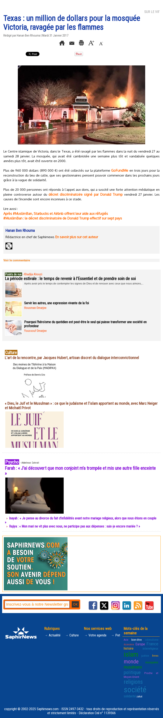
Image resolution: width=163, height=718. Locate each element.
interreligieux (150, 648)
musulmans (133, 667)
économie (129, 644)
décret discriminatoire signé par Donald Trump (85, 194)
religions (133, 681)
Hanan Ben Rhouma (28, 35)
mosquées (151, 662)
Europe (140, 644)
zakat (139, 696)
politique (132, 672)
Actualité (54, 635)
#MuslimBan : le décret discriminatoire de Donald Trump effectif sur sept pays (62, 218)
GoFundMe (119, 170)
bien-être (136, 639)
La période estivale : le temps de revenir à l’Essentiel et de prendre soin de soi (70, 278)
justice (145, 655)
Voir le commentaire (16, 260)
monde (131, 661)
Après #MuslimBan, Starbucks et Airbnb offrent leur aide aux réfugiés (55, 213)
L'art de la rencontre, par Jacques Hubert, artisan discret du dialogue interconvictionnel (72, 357)
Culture (74, 635)
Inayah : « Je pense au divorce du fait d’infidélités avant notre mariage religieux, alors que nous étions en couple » (80, 520)
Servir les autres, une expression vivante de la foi (56, 303)
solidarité (130, 696)
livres (155, 655)
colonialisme (151, 639)
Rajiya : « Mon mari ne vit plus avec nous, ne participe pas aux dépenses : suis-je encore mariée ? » (74, 526)
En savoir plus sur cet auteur (76, 237)
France (152, 643)
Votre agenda (97, 635)
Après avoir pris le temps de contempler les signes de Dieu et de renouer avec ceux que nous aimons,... (83, 283)
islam (131, 654)
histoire (128, 648)
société (135, 689)
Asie (126, 639)
